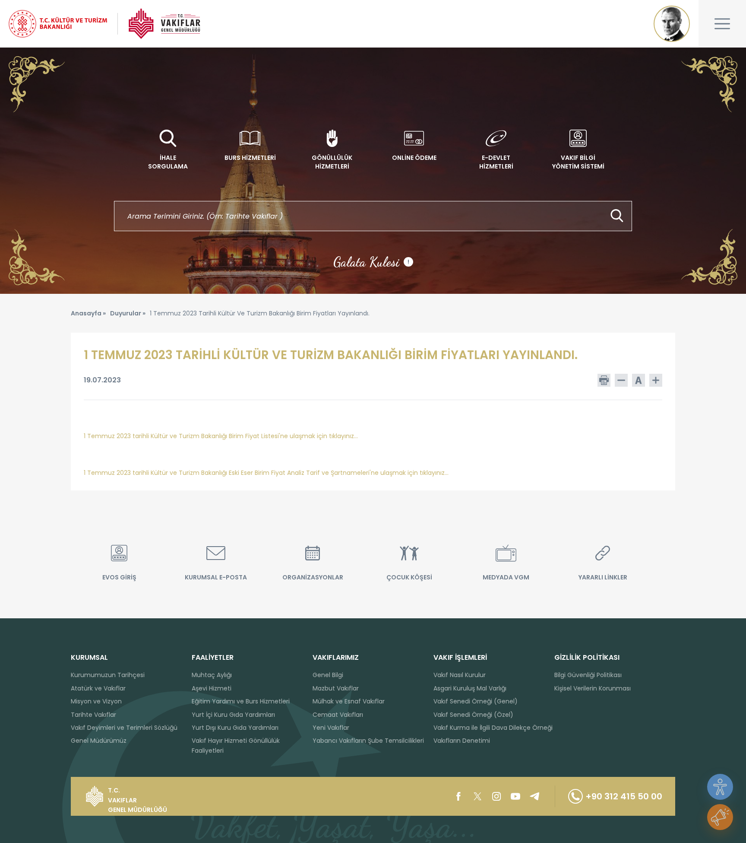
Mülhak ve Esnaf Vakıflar (349, 701)
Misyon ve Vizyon (96, 701)
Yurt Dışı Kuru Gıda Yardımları (235, 727)
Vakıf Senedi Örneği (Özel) (473, 714)
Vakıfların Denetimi (461, 740)
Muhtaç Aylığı (212, 675)
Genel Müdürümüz (98, 740)
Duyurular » (127, 313)
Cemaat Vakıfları (338, 714)
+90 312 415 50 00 (623, 796)
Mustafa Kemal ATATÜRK (672, 24)
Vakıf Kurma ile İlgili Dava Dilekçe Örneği (493, 727)
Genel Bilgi (328, 675)
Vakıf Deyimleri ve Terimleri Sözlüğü (124, 727)
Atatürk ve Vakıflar (98, 688)
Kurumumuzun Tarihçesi (108, 675)
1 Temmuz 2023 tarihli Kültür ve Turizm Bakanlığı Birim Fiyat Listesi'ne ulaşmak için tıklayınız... (221, 436)
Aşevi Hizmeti (211, 688)
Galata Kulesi (371, 262)
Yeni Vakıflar (331, 727)
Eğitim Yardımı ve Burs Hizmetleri (241, 701)
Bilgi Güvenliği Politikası (588, 675)
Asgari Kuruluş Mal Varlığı (469, 688)
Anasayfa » (88, 313)
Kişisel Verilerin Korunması (592, 688)
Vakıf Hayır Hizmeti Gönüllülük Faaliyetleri (236, 745)
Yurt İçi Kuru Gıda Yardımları (233, 714)
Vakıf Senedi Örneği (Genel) (475, 701)
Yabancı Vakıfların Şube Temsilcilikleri (368, 740)
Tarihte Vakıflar (93, 714)
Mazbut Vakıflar (336, 688)
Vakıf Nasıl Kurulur (459, 675)
